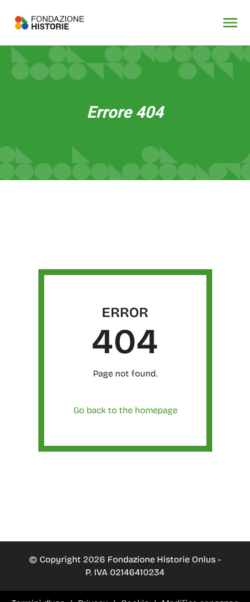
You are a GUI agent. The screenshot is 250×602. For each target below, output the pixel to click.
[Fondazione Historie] (49, 22)
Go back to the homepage (125, 410)
